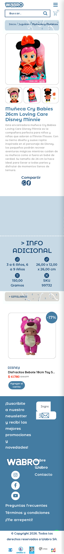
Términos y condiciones (27, 513)
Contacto (43, 474)
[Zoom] (14, 95)
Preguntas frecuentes (26, 505)
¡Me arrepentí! (19, 520)
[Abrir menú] (55, 5)
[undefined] (32, 59)
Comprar (16, 385)
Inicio (12, 24)
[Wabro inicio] (14, 4)
